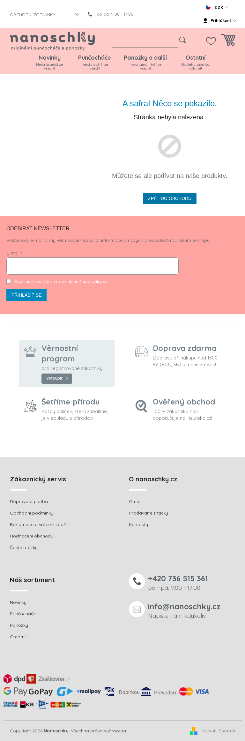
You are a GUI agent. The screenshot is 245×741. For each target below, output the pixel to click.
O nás (135, 501)
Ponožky (19, 625)
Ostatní (18, 637)
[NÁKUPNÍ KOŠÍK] (228, 41)
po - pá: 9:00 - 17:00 (178, 582)
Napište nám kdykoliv (184, 610)
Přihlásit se (26, 295)
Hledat (182, 40)
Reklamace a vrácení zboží (38, 524)
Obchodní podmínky (31, 513)
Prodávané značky (148, 513)
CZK (219, 7)
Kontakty (138, 524)
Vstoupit (54, 378)
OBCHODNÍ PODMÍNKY (32, 14)
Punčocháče (23, 614)
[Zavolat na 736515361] (114, 14)
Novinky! (18, 602)
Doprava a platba (29, 501)
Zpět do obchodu (169, 198)
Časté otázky (24, 547)
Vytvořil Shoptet (218, 730)
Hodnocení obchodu (31, 536)
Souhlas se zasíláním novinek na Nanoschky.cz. (61, 281)
